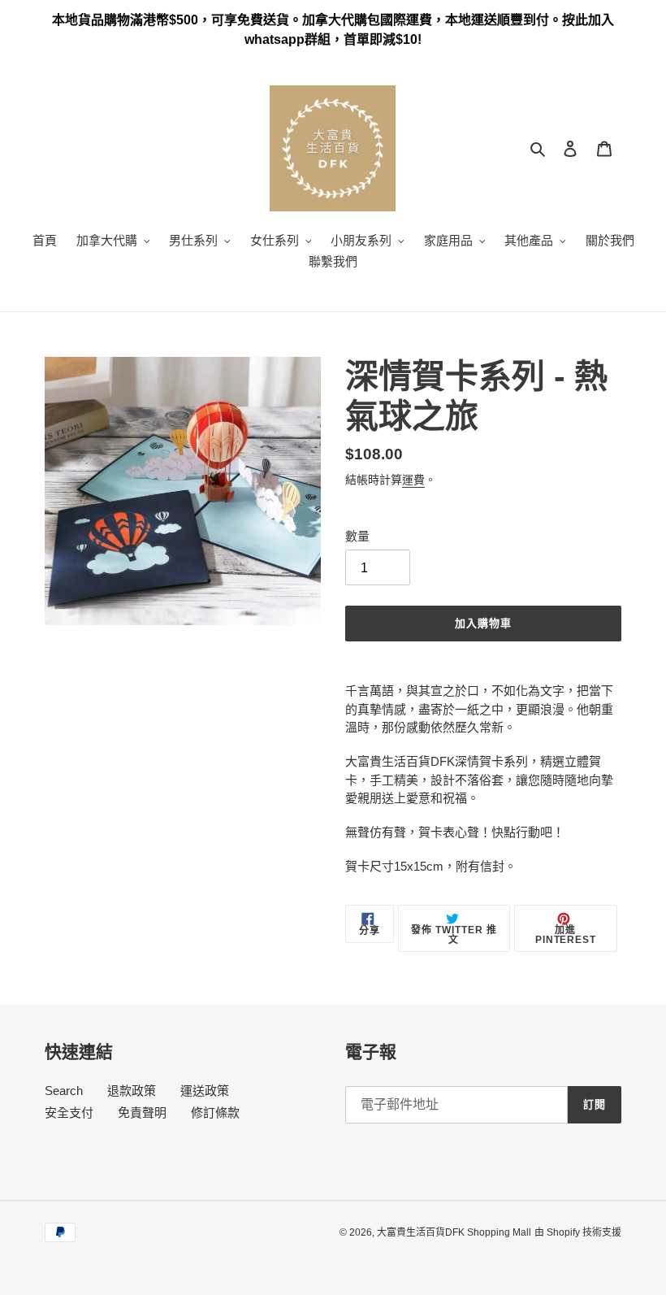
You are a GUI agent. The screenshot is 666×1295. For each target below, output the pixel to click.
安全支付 (69, 1112)
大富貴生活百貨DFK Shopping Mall (454, 1232)
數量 (357, 536)
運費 (413, 479)
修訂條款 (215, 1112)
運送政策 (204, 1090)
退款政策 (131, 1090)
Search (64, 1090)
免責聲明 (142, 1112)
